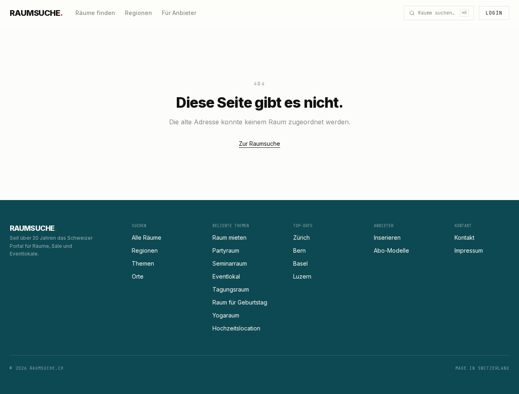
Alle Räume (146, 237)
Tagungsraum (230, 289)
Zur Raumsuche (259, 143)
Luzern (302, 276)
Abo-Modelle (391, 250)
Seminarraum (229, 263)
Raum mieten (229, 237)
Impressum (469, 250)
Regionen (138, 12)
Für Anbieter (179, 12)
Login (494, 13)
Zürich (301, 237)
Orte (138, 276)
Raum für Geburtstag (239, 302)
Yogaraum (225, 315)
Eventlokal (226, 276)
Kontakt (464, 237)
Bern (299, 250)
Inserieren (387, 237)
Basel (300, 263)
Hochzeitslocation (236, 328)
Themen (143, 263)
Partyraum (225, 250)
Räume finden (95, 12)
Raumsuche (36, 13)
